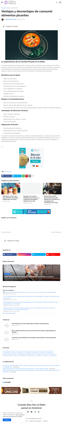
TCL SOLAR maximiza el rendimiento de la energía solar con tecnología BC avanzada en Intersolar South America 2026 (31, 297)
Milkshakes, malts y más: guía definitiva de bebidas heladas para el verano (10, 197)
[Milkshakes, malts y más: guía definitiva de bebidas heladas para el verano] (10, 188)
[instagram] (35, 411)
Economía (41, 352)
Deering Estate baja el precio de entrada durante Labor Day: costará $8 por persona (25, 368)
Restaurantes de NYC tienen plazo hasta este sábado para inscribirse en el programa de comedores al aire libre (52, 199)
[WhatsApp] (23, 176)
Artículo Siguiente (56, 232)
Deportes (34, 352)
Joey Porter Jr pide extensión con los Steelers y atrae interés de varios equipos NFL (34, 337)
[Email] (29, 176)
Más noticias (6, 313)
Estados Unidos (7, 355)
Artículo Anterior (6, 232)
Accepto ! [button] (7, 420)
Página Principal (5, 7)
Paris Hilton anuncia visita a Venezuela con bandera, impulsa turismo (30, 323)
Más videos (13, 313)
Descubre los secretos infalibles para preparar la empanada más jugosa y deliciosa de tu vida (31, 198)
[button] (2, 2)
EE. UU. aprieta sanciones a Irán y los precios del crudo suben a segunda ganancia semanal (34, 331)
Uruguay (45, 355)
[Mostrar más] (33, 176)
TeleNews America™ (36, 418)
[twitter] (27, 411)
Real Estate (22, 355)
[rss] (38, 411)
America (13, 352)
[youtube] (31, 411)
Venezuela (52, 355)
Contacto (45, 421)
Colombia (27, 352)
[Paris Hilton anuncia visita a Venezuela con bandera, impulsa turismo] (7, 325)
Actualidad (6, 352)
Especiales (49, 352)
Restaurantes (30, 355)
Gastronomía (14, 7)
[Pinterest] (26, 176)
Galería (15, 355)
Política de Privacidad (35, 421)
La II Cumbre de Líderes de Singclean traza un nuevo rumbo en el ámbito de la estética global (30, 292)
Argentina (20, 352)
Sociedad (38, 355)
